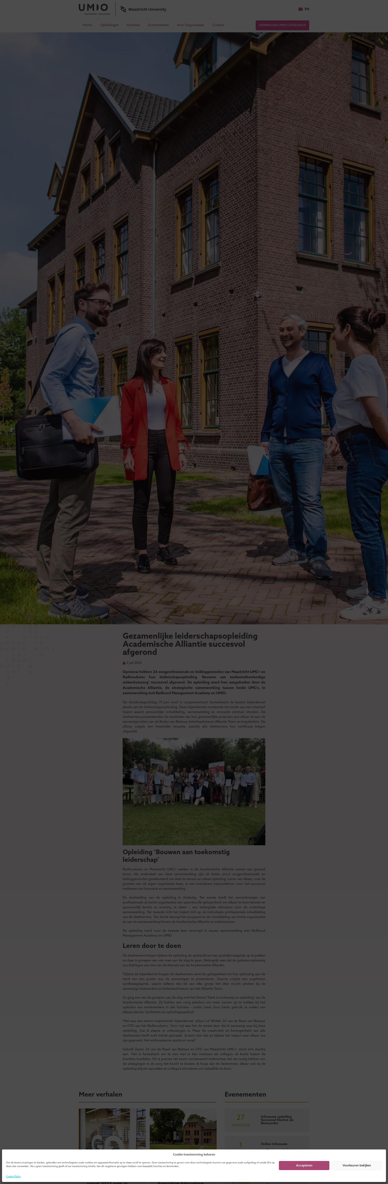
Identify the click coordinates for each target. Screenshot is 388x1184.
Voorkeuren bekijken (357, 1165)
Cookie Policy (13, 1176)
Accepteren (304, 1165)
